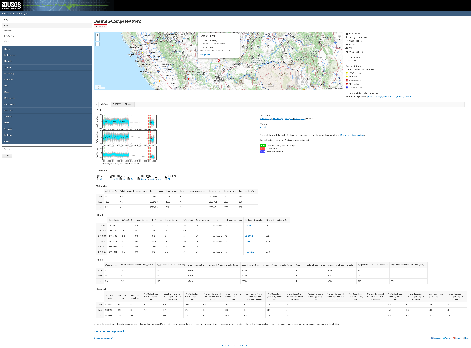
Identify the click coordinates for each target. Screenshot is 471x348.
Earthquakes (10, 55)
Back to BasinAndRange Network (109, 331)
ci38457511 (249, 241)
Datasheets (354, 51)
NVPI (354, 76)
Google (458, 338)
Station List (8, 31)
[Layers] (339, 36)
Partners (8, 135)
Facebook (437, 338)
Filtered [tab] (128, 104)
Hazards (8, 61)
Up (131, 179)
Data (6, 25)
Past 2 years (299, 118)
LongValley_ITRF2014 (402, 96)
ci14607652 (249, 236)
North (115, 179)
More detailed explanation (352, 135)
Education (8, 79)
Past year (289, 118)
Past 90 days (278, 118)
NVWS (355, 73)
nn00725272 (249, 252)
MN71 (355, 80)
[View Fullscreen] (97, 44)
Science (7, 67)
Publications (9, 104)
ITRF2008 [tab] (117, 104)
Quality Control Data (356, 37)
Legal (247, 345)
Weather (350, 44)
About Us (231, 345)
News (6, 122)
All (101, 179)
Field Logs (352, 33)
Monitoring (9, 73)
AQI (348, 48)
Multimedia (9, 98)
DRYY (354, 84)
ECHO (355, 87)
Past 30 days (265, 118)
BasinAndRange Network (117, 21)
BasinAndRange (356, 96)
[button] (182, 36)
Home (7, 49)
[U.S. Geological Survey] (11, 5)
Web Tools (8, 110)
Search (7, 155)
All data (309, 118)
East (124, 179)
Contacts (240, 345)
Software (8, 116)
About (6, 41)
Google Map (205, 54)
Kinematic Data (353, 40)
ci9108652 (248, 225)
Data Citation (9, 36)
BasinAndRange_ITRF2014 (379, 96)
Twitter (448, 338)
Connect (8, 129)
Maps (6, 92)
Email (467, 338)
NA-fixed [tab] (104, 104)
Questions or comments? (103, 338)
